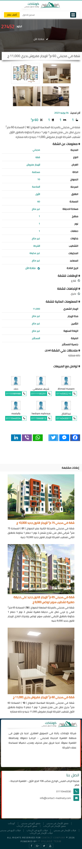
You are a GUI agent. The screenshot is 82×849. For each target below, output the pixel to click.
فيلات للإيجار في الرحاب (41, 833)
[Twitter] (53, 437)
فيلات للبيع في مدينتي (10, 830)
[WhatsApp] (38, 437)
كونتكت (11, 823)
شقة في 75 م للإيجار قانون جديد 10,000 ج (45, 522)
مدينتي (44, 738)
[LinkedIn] (16, 437)
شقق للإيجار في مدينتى (57, 823)
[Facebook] (75, 437)
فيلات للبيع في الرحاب (37, 830)
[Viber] (27, 437)
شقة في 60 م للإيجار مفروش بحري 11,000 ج (43, 697)
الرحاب (33, 738)
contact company (53, 837)
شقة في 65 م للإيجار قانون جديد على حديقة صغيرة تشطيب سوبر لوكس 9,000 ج (44, 600)
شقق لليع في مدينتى (30, 823)
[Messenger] (64, 437)
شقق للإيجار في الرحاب (54, 826)
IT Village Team (49, 841)
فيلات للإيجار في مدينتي (65, 830)
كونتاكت (64, 733)
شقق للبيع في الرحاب (26, 826)
